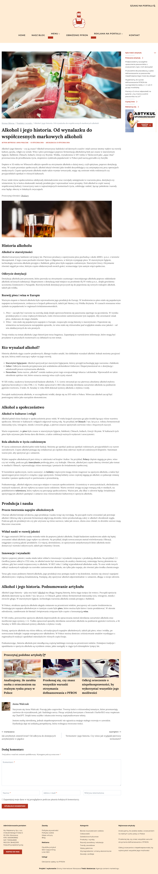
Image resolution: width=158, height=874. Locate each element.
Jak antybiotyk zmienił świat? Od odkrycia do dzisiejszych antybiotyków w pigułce (29, 735)
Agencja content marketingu (107, 868)
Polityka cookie (48, 833)
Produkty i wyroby (87, 839)
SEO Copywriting (48, 850)
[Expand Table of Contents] (155, 52)
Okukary (25, 195)
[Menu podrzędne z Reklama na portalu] (93, 37)
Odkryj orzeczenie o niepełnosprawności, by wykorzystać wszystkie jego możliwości (100, 686)
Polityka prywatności (50, 830)
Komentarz (9, 762)
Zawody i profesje (87, 854)
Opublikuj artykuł (49, 847)
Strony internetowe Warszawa (69, 868)
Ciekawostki (85, 834)
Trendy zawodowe (87, 845)
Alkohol (41, 592)
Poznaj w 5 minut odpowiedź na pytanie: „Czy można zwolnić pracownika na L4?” (138, 94)
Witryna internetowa (94, 793)
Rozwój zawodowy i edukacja (91, 842)
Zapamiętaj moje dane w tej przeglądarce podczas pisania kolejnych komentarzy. (41, 799)
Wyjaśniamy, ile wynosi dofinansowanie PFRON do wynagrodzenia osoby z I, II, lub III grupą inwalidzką (138, 84)
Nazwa (7, 793)
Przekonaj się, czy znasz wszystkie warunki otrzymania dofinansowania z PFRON (60, 686)
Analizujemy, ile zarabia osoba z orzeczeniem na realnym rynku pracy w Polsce (20, 686)
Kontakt (134, 35)
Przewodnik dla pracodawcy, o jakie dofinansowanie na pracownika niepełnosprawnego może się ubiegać (140, 73)
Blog (43, 838)
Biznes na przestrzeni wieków (92, 831)
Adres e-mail (50, 793)
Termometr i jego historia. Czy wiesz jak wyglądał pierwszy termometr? (93, 735)
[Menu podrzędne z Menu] (50, 37)
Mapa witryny (47, 835)
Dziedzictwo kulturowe (89, 837)
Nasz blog (38, 35)
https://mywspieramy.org (13, 845)
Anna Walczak (20, 703)
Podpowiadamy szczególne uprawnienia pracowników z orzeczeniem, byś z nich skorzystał (139, 64)
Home (21, 35)
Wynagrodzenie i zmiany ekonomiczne (95, 851)
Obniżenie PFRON (77, 35)
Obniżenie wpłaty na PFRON (53, 862)
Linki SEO (46, 852)
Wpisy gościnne (86, 848)
